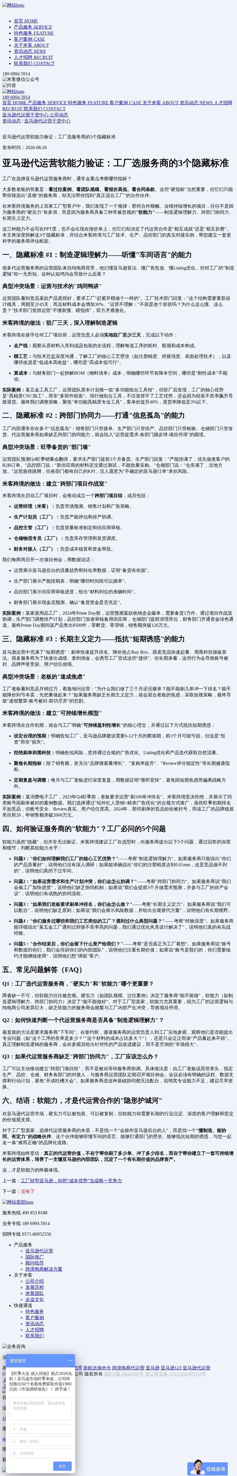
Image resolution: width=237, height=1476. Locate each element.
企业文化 (34, 1299)
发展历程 (34, 1287)
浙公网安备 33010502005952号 (175, 1373)
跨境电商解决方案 (43, 1269)
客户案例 (34, 1317)
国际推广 (34, 1256)
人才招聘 (34, 1329)
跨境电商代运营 (128, 1367)
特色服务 (34, 1311)
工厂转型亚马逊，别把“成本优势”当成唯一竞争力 (71, 1180)
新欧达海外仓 (97, 1367)
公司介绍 (34, 1281)
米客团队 (34, 1293)
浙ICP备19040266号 (124, 1373)
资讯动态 (34, 1323)
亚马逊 (153, 1367)
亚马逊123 (171, 1367)
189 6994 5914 (16, 97)
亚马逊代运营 (39, 1250)
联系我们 (34, 1335)
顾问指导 (34, 1263)
